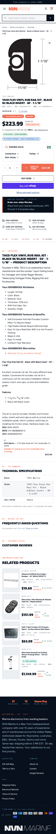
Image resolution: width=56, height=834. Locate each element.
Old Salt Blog (8, 764)
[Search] (50, 18)
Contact (33, 768)
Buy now (26, 178)
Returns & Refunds (10, 789)
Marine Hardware (17, 27)
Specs (25, 239)
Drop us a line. (32, 528)
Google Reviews (37, 773)
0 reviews (23, 111)
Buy (5, 239)
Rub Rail (31, 27)
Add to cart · (40, 167)
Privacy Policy (8, 798)
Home (4, 27)
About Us (34, 764)
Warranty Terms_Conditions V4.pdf (24, 353)
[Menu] (4, 9)
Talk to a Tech (8, 768)
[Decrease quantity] (5, 168)
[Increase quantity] (17, 168)
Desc (15, 239)
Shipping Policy (9, 785)
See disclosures (41, 130)
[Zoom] (49, 43)
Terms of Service (9, 794)
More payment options (28, 192)
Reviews (47, 239)
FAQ (36, 239)
